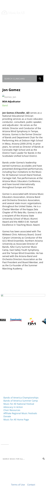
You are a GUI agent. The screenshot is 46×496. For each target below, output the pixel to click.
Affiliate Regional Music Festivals (20, 413)
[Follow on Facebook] (28, 29)
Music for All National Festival (18, 403)
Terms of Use (18, 484)
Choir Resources (11, 410)
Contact (5, 443)
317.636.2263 (21, 437)
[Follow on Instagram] (33, 29)
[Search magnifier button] (40, 78)
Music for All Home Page (16, 419)
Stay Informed (12, 24)
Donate (8, 18)
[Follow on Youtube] (43, 29)
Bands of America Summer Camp (20, 400)
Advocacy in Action (13, 407)
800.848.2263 (17, 440)
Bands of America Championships (21, 397)
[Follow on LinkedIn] (38, 29)
